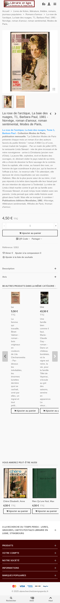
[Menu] (55, 4)
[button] (5, 356)
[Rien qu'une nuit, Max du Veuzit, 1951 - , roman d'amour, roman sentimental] (44, 483)
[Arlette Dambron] (19, 3)
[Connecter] (49, 4)
